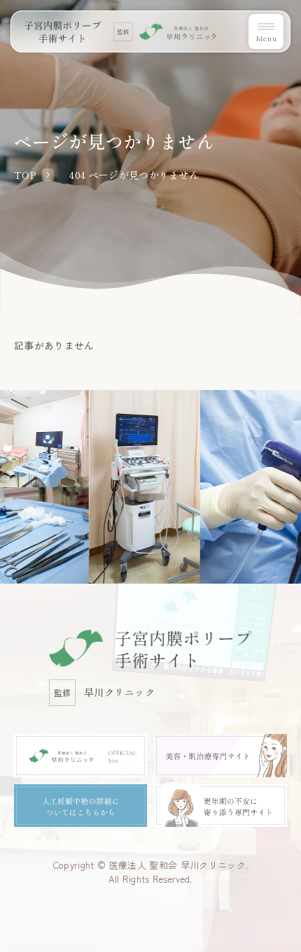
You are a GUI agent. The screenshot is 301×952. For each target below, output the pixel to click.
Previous (4, 435)
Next (297, 435)
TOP (25, 175)
